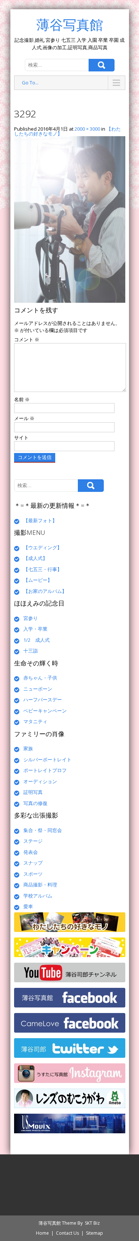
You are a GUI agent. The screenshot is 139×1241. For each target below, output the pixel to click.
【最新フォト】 (40, 520)
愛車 (28, 906)
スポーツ (33, 874)
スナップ (33, 862)
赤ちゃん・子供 (40, 677)
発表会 (30, 852)
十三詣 (30, 650)
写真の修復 (35, 803)
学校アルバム (37, 895)
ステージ (33, 841)
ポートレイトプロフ (45, 770)
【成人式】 (35, 558)
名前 (22, 399)
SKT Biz (92, 1223)
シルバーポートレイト (47, 759)
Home (42, 1233)
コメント (26, 339)
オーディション (40, 781)
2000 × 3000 (87, 128)
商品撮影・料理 (40, 884)
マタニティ (35, 721)
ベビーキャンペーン (45, 710)
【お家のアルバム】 (45, 591)
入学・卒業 (35, 628)
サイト (21, 437)
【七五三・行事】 (42, 569)
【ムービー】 (37, 580)
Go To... (30, 82)
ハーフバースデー (42, 699)
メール (24, 418)
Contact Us (67, 1233)
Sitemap (94, 1233)
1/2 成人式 (36, 640)
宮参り (30, 618)
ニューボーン (37, 688)
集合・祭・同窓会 (42, 830)
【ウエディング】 (42, 547)
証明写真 (33, 792)
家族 (28, 748)
